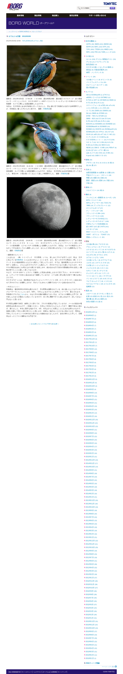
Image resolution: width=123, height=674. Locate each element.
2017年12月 (91, 339)
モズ (89, 284)
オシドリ (99, 249)
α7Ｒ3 (106, 95)
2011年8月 (91, 594)
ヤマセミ (98, 284)
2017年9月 (91, 349)
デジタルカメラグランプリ (97, 62)
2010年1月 (91, 658)
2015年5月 (91, 443)
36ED (99, 44)
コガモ (90, 263)
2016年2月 (91, 413)
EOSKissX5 (92, 132)
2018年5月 (91, 322)
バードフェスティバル (96, 82)
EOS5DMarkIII (92, 126)
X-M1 (109, 153)
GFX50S (104, 100)
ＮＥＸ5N (102, 142)
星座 (102, 180)
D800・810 (92, 118)
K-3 (110, 142)
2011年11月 (91, 584)
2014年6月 (91, 480)
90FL (90, 52)
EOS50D (110, 124)
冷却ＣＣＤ (101, 155)
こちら (22, 294)
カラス (110, 252)
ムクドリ (98, 281)
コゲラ (98, 263)
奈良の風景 (92, 302)
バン (89, 278)
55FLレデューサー (94, 203)
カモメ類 (102, 252)
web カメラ (92, 153)
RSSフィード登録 (93, 663)
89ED (108, 49)
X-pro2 (90, 155)
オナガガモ (110, 249)
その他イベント (93, 80)
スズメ (104, 268)
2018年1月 (91, 336)
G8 (88, 95)
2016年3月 (91, 409)
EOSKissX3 (111, 129)
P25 (98, 52)
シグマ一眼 (103, 150)
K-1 (101, 103)
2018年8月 (91, 315)
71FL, (24, 41)
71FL (90, 49)
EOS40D (100, 124)
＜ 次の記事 (33, 324)
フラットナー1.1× (95, 216)
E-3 (101, 118)
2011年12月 (92, 581)
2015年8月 (91, 433)
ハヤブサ (106, 276)
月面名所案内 (100, 70)
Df (96, 103)
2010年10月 (92, 628)
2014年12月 (92, 460)
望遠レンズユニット (95, 237)
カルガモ (91, 255)
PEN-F (113, 148)
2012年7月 (91, 557)
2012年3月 (91, 571)
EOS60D (105, 126)
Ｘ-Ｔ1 (90, 111)
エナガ (90, 249)
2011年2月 (91, 615)
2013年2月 (91, 534)
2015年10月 (92, 426)
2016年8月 (91, 393)
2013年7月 (91, 517)
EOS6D (90, 129)
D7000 (103, 113)
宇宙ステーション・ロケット (98, 175)
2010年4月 (91, 648)
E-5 (108, 118)
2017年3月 (91, 369)
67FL (106, 47)
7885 (89, 205)
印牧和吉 (46, 109)
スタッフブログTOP (44, 324)
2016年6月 (91, 399)
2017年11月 (91, 342)
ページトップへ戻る (108, 667)
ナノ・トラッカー (94, 211)
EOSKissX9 (96, 95)
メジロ (108, 281)
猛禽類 (90, 286)
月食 (89, 183)
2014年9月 (91, 470)
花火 (110, 296)
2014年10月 (92, 467)
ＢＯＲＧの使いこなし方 (96, 67)
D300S (107, 111)
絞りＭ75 (103, 227)
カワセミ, (37, 41)
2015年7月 (91, 436)
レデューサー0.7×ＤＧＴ (97, 221)
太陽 (110, 172)
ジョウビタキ (92, 268)
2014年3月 (91, 490)
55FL (98, 47)
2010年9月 (91, 631)
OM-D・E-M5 (101, 148)
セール (90, 59)
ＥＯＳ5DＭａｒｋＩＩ (96, 140)
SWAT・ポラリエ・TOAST (98, 234)
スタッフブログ (37, 31)
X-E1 (102, 153)
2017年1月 (91, 376)
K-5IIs (97, 145)
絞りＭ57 (91, 227)
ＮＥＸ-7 (91, 142)
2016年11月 (91, 383)
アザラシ (90, 163)
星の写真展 (92, 87)
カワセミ (102, 255)
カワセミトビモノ (95, 257)
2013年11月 (92, 504)
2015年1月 (91, 457)
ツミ (98, 276)
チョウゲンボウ (93, 273)
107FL (90, 44)
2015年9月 (91, 430)
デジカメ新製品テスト (106, 59)
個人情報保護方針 (15, 672)
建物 (89, 187)
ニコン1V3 (91, 108)
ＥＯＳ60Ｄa (102, 137)
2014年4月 (91, 487)
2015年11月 (92, 423)
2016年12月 (91, 379)
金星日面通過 (92, 172)
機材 (88, 194)
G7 (111, 132)
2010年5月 (91, 645)
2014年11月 (92, 463)
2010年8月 (91, 635)
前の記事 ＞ (55, 324)
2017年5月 (91, 362)
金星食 (103, 172)
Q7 (94, 150)
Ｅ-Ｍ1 (111, 134)
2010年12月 (92, 621)
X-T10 (89, 100)
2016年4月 (91, 406)
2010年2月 (91, 655)
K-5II (89, 145)
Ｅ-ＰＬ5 (91, 137)
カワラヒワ (106, 260)
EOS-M (90, 124)
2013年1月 (91, 537)
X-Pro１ (103, 132)
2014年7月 (91, 477)
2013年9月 (91, 510)
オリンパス (106, 80)
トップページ (13, 31)
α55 (97, 134)
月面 (41, 41)
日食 (103, 178)
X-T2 (89, 103)
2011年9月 (91, 591)
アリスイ (105, 247)
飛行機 (90, 299)
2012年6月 (91, 561)
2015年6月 (91, 440)
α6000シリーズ (93, 97)
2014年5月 (91, 483)
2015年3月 (91, 450)
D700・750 (92, 116)
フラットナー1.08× (95, 213)
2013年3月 (91, 530)
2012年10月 (92, 547)
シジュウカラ (101, 265)
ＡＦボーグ (92, 229)
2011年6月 (91, 601)
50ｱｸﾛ (90, 47)
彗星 (89, 178)
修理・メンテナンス (95, 72)
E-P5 (97, 121)
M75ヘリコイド (93, 200)
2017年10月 (91, 346)
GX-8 (89, 134)
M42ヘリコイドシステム (97, 232)
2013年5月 (91, 524)
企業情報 (54, 672)
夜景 (103, 299)
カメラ (89, 92)
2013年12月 (92, 500)
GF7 (96, 100)
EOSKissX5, (30, 41)
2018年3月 (91, 329)
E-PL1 (105, 121)
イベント (90, 77)
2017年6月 (91, 359)
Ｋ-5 (110, 140)
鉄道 (96, 296)
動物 (89, 160)
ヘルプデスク (37, 672)
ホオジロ (107, 278)
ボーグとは (46, 672)
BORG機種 (91, 41)
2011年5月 (91, 604)
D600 (95, 113)
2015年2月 (91, 453)
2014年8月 (91, 473)
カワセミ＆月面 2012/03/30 (20, 36)
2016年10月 (91, 386)
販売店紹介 (91, 64)
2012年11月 (92, 544)
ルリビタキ (109, 284)
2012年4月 (91, 567)
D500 (112, 100)
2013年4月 (91, 527)
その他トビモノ (93, 260)
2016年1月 (91, 416)
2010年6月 (91, 641)
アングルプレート (102, 205)
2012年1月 (91, 578)
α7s (112, 105)
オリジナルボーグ (94, 208)
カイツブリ (91, 252)
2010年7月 (91, 638)
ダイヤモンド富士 (104, 294)
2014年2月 (91, 494)
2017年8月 (91, 352)
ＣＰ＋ (103, 85)
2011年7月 (91, 598)
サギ (106, 263)
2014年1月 (91, 497)
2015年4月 (91, 446)
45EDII (108, 44)
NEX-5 (106, 145)
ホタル (105, 163)
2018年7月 (91, 319)
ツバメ (90, 276)
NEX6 (90, 148)
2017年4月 (91, 366)
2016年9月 (91, 389)
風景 (89, 291)
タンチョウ (102, 271)
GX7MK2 (106, 97)
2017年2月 (91, 372)
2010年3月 (91, 652)
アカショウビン (93, 247)
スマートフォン (93, 105)
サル (98, 163)
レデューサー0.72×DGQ (97, 219)
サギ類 (90, 265)
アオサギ (103, 244)
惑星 (96, 178)
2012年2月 (91, 574)
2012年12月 (92, 541)
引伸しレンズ (108, 52)
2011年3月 (91, 611)
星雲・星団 (92, 180)
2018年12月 (91, 312)
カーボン (111, 197)
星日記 (90, 70)
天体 (88, 169)
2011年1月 (91, 618)
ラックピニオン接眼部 (95, 197)
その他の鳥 (92, 244)
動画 (110, 67)
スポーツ (91, 294)
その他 (90, 56)
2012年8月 (91, 554)
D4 (89, 113)
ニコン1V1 (103, 108)
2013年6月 (91, 520)
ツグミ (105, 273)
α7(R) (104, 105)
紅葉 (89, 296)
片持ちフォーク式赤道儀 (97, 224)
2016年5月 (91, 403)
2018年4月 (91, 325)
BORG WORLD (24, 31)
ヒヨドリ (97, 278)
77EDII (99, 49)
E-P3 (89, 121)
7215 (107, 203)
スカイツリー (92, 190)
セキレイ (91, 271)
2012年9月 (91, 551)
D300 (98, 111)
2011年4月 (91, 608)
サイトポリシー (27, 672)
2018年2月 (91, 332)
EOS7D (100, 129)
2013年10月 (92, 507)
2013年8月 (91, 514)
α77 (104, 134)
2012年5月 (91, 564)
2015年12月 (92, 420)
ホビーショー (92, 85)
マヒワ (90, 281)
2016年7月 (91, 396)
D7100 (103, 116)
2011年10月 (92, 588)
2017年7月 (91, 356)
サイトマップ (62, 672)
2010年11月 (92, 625)
